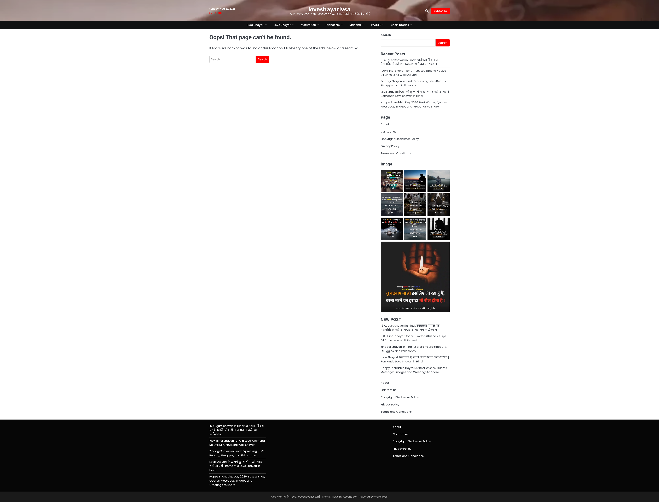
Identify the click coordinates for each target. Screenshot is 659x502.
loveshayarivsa (329, 9)
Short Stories (400, 25)
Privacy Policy (390, 146)
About (385, 124)
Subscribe (440, 11)
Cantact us (388, 132)
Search (386, 35)
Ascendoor (350, 496)
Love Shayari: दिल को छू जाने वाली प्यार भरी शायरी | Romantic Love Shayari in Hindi (415, 94)
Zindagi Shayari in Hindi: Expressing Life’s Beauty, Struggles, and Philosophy (414, 83)
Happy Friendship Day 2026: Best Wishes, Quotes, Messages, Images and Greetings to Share (414, 104)
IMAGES (376, 25)
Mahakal (355, 25)
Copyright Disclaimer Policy (400, 139)
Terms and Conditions (396, 153)
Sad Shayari (255, 25)
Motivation (308, 25)
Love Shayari (282, 25)
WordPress (381, 496)
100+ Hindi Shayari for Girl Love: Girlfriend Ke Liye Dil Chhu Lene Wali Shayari (413, 73)
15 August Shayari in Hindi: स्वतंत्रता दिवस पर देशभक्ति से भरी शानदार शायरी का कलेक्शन (410, 62)
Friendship (333, 25)
